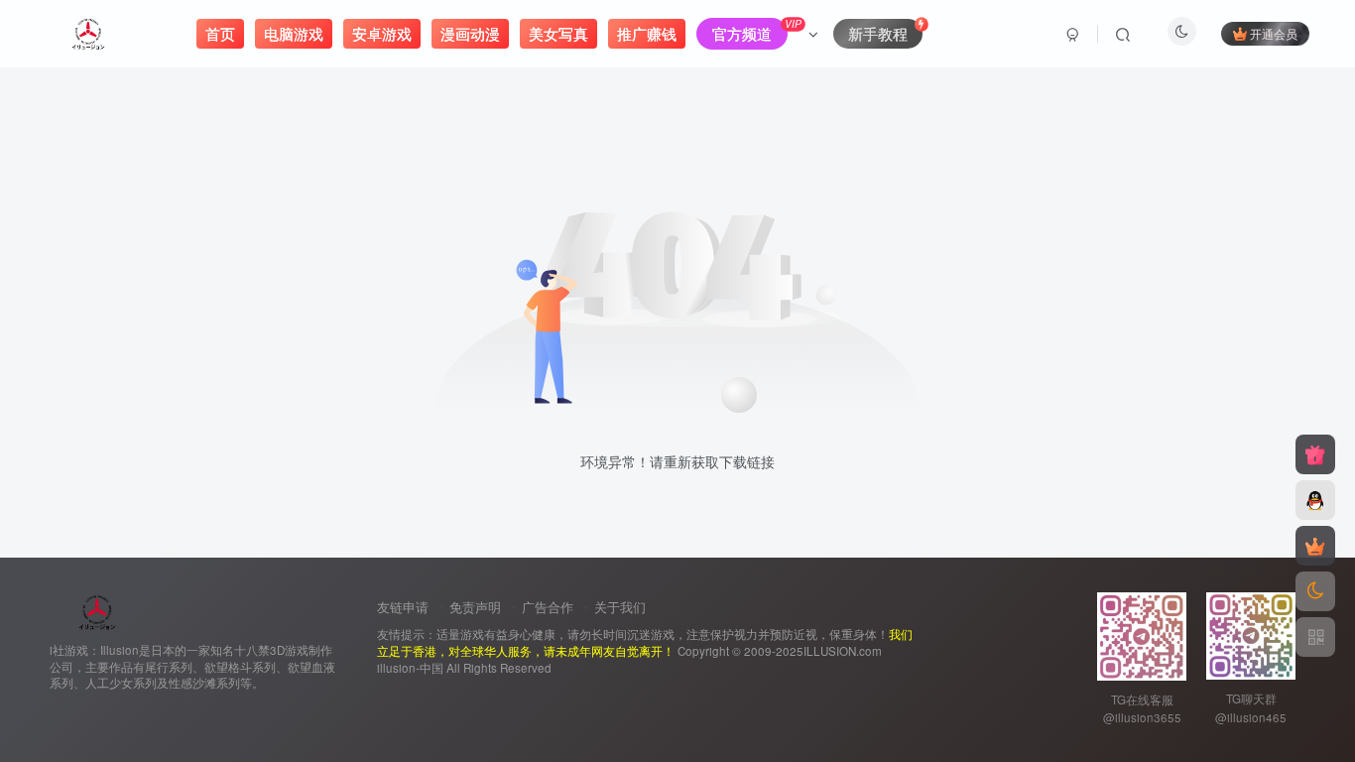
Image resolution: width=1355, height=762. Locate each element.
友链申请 (403, 606)
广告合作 (547, 606)
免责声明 (475, 606)
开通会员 (1273, 33)
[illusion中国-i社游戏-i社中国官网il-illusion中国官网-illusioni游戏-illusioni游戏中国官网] (98, 609)
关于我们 (620, 606)
